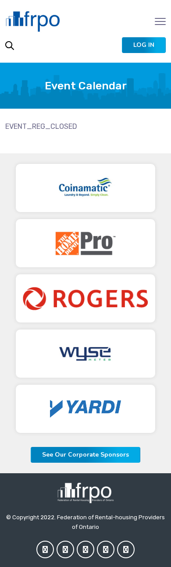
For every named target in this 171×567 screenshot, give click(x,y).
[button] (144, 45)
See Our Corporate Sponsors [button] (85, 454)
